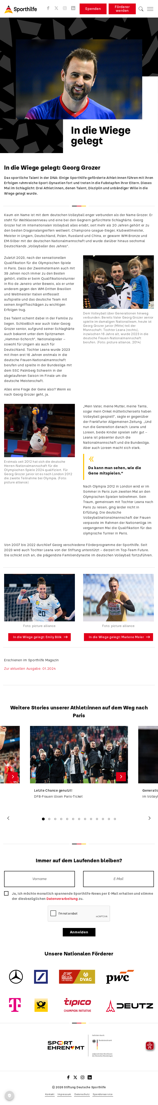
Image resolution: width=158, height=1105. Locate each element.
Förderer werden (122, 9)
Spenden (93, 8)
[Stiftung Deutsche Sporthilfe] (22, 8)
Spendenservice (103, 1094)
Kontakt (49, 1094)
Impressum (64, 1094)
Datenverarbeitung (62, 899)
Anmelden (79, 932)
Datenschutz (81, 1094)
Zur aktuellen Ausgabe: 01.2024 (30, 668)
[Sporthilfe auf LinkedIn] (73, 8)
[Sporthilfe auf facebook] (48, 8)
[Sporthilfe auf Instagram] (65, 8)
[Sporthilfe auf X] (56, 8)
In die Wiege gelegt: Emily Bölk (37, 637)
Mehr (13, 776)
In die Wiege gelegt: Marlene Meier (116, 637)
